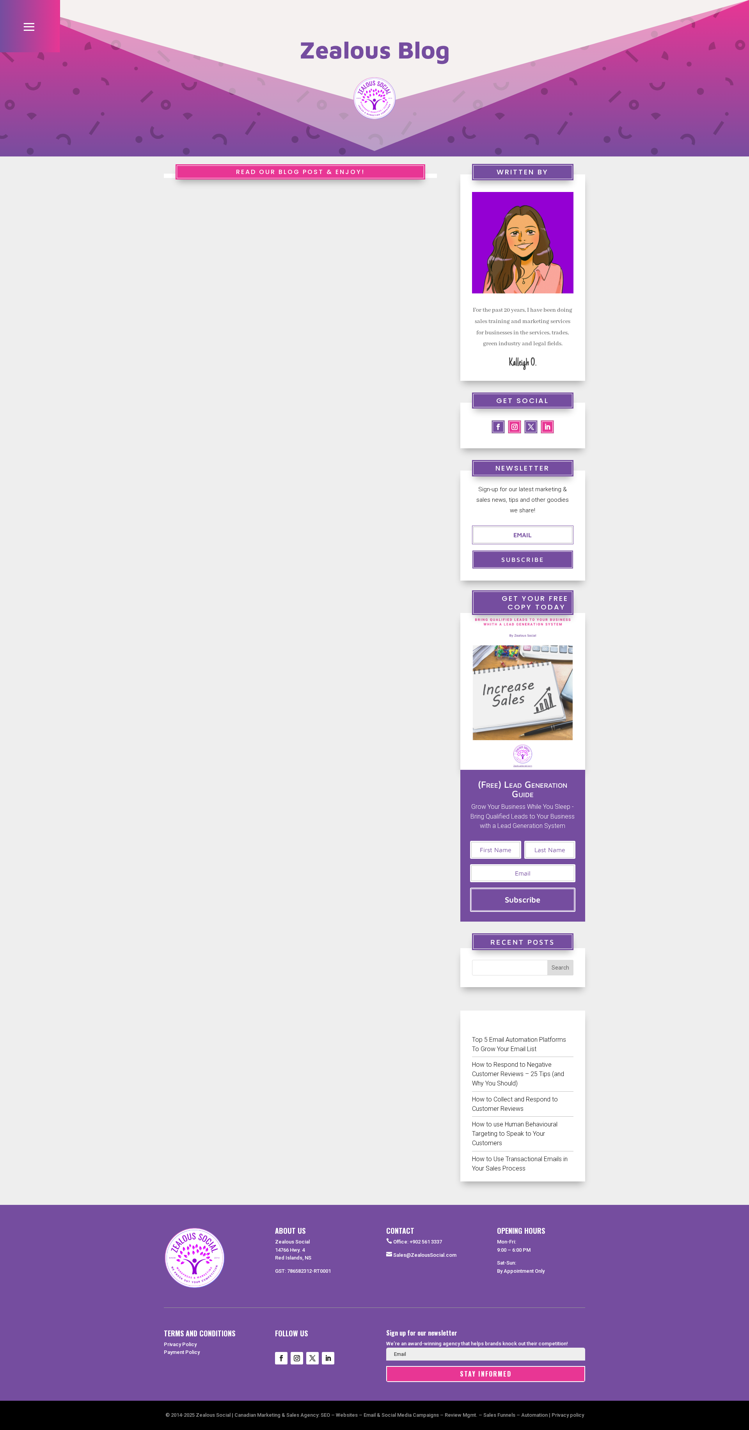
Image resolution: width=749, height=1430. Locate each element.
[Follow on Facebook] (498, 426)
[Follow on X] (312, 1358)
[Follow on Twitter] (531, 426)
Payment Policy (182, 1352)
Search (560, 968)
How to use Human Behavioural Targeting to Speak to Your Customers (514, 1134)
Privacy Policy (180, 1344)
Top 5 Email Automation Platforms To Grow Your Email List (519, 1044)
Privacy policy (568, 1415)
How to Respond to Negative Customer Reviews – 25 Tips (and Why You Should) (518, 1074)
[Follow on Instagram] (514, 426)
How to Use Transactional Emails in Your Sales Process (520, 1163)
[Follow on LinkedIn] (547, 426)
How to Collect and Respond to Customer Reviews (515, 1104)
